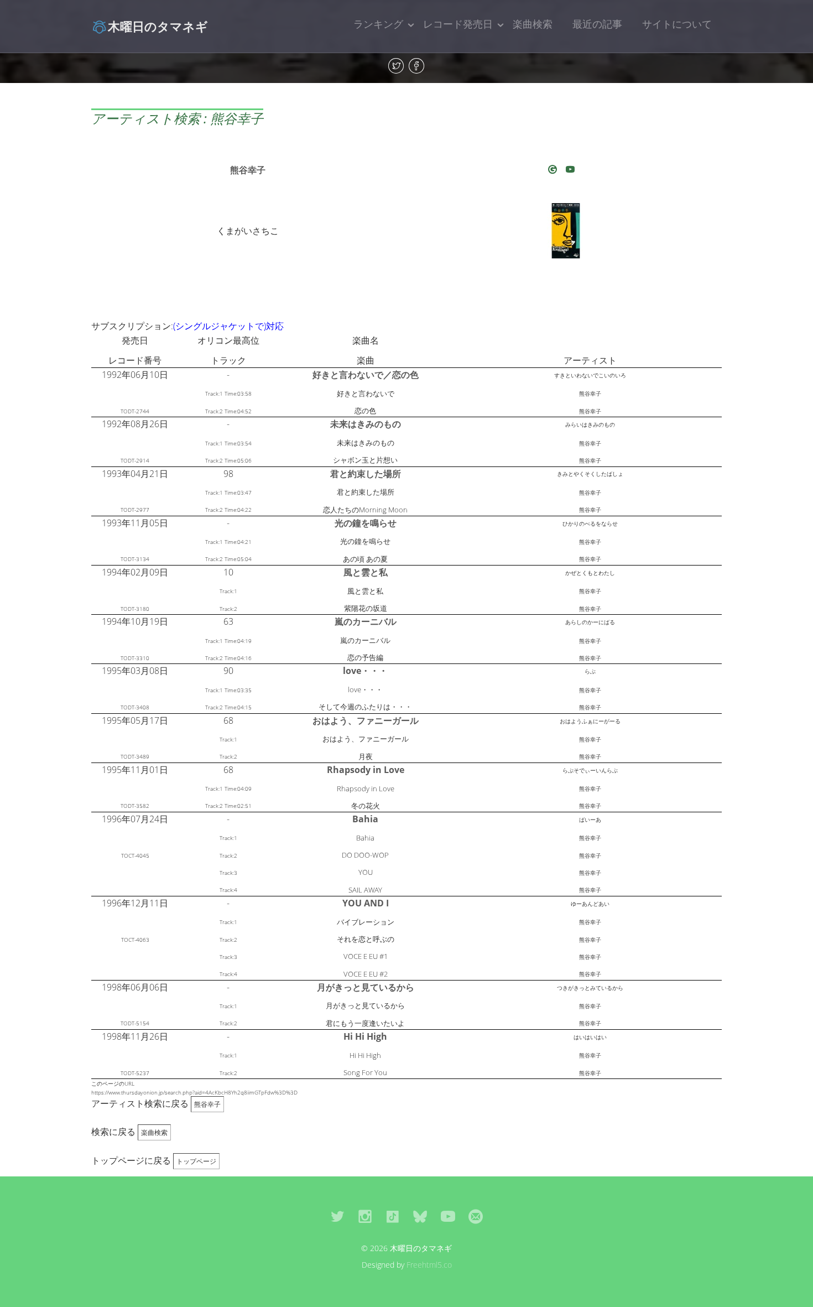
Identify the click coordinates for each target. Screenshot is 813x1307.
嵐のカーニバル (366, 621)
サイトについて (677, 23)
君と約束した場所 (365, 474)
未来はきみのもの (365, 424)
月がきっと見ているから (365, 987)
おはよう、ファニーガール (365, 720)
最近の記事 (597, 23)
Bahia (365, 819)
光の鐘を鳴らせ (366, 523)
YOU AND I (365, 903)
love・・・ (365, 671)
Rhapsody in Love (365, 770)
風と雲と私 (365, 572)
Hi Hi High (365, 1036)
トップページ (196, 1161)
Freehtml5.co (429, 1264)
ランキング (378, 23)
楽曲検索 (533, 23)
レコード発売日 (458, 23)
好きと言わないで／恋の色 (365, 375)
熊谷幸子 (247, 170)
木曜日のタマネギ (158, 26)
